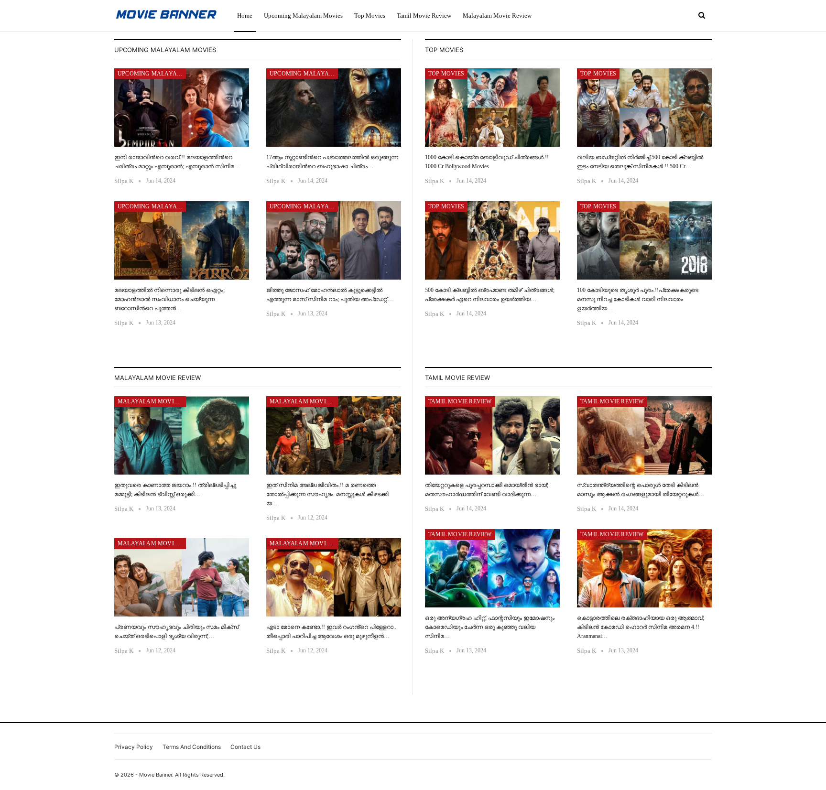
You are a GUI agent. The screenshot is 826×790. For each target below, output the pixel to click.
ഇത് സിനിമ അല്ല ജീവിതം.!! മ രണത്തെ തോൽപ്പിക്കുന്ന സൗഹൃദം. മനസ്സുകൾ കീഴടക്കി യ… (327, 494)
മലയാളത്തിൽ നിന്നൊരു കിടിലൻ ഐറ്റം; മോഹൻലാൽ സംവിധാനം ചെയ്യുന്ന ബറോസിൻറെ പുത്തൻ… (169, 299)
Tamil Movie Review (424, 15)
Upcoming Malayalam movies (303, 15)
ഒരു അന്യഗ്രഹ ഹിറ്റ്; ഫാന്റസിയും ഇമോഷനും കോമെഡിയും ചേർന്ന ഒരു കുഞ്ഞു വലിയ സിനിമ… (489, 627)
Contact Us (245, 746)
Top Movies (369, 15)
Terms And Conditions (192, 746)
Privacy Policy (133, 746)
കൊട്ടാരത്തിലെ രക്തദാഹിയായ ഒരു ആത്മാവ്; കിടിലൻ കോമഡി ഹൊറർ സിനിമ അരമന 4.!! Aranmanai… (640, 627)
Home (244, 15)
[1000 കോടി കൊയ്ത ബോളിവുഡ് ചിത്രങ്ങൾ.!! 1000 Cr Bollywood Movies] (492, 107)
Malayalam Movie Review (497, 15)
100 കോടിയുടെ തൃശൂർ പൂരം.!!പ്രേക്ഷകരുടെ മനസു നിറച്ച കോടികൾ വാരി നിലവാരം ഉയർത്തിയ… (637, 299)
